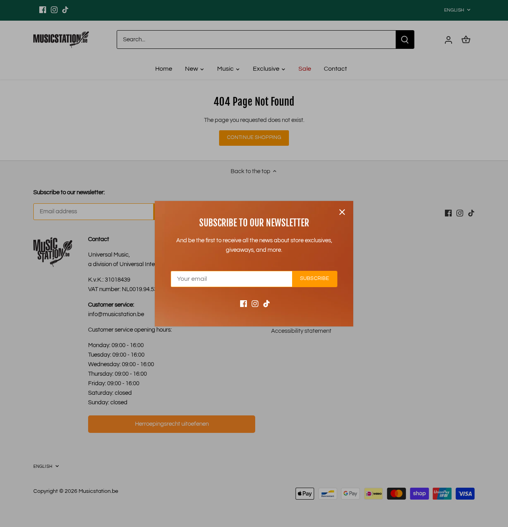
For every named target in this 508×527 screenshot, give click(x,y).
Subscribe (314, 278)
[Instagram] (255, 303)
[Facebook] (243, 303)
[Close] (342, 212)
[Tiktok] (266, 303)
